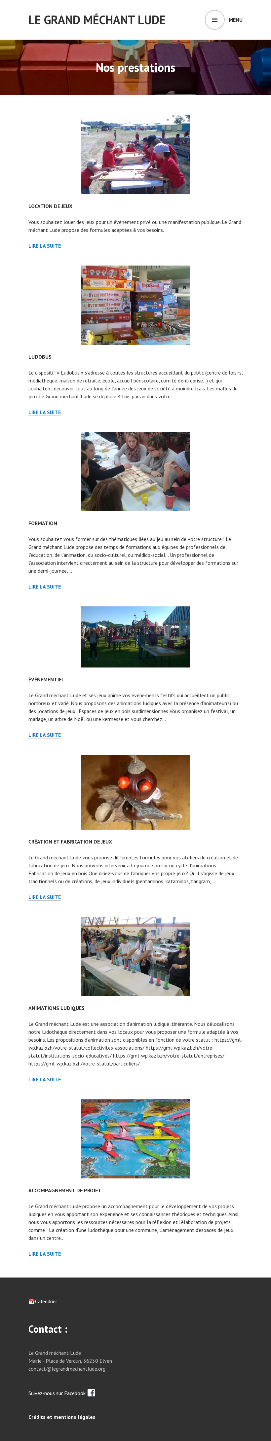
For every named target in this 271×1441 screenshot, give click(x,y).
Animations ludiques (56, 1008)
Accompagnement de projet (64, 1190)
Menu (236, 20)
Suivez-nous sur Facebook (57, 1393)
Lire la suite (44, 245)
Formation (42, 523)
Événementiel (46, 679)
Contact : (47, 1328)
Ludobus (40, 356)
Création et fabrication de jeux (70, 841)
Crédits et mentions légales (62, 1417)
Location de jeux (50, 206)
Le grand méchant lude (97, 19)
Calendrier (46, 1301)
